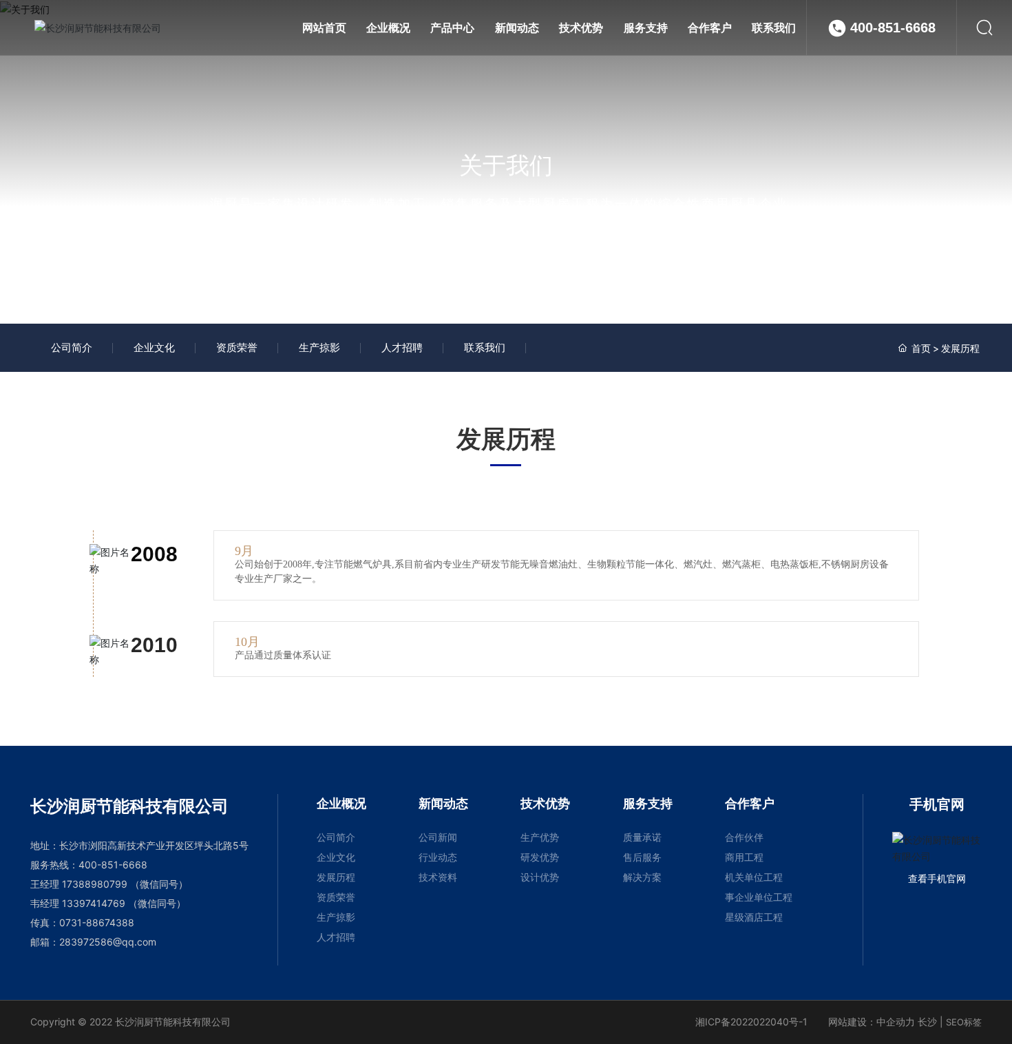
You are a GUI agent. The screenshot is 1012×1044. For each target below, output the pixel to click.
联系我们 (484, 347)
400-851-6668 (893, 27)
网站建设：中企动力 (871, 1021)
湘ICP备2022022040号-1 (751, 1021)
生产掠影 (319, 347)
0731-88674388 (96, 922)
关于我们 (506, 165)
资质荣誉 (236, 347)
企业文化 (154, 347)
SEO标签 (964, 1021)
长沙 (927, 1021)
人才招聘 (402, 347)
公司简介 (71, 347)
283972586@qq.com (107, 942)
